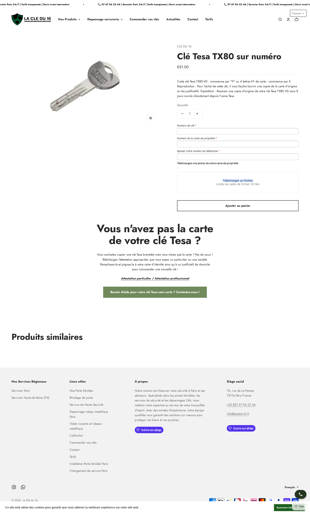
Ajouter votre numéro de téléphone (198, 150)
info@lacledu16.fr (238, 414)
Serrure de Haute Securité (86, 404)
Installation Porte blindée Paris (89, 464)
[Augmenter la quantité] (197, 113)
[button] (298, 13)
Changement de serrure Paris (88, 471)
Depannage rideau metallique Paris (89, 414)
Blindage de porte (81, 397)
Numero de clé (186, 125)
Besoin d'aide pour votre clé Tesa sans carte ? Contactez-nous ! (155, 292)
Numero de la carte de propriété (197, 138)
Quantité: (183, 105)
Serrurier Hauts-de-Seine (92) (30, 397)
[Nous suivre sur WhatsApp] (23, 487)
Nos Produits (67, 19)
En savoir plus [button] (149, 507)
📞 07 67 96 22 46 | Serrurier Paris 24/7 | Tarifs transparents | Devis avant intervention (142, 4)
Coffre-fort (76, 435)
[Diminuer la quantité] (182, 113)
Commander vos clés (144, 19)
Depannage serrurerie (103, 19)
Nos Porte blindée (81, 390)
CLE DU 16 (184, 46)
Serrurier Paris (20, 390)
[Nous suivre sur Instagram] (13, 487)
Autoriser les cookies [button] (289, 507)
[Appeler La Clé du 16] (300, 494)
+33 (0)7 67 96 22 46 (241, 404)
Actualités (173, 19)
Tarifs (209, 19)
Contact (192, 19)
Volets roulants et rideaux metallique (86, 426)
